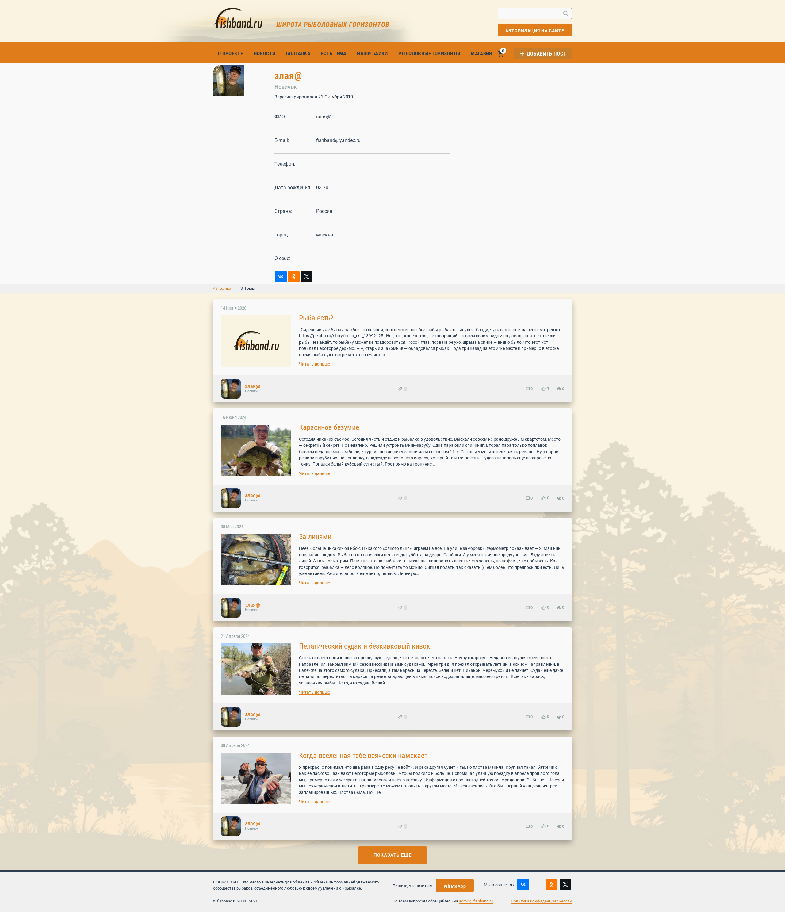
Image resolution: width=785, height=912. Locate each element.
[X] (306, 276)
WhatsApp (455, 886)
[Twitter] (565, 884)
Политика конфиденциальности (541, 901)
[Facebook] (537, 884)
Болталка (298, 53)
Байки (222, 288)
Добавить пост (546, 54)
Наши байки (372, 53)
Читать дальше (314, 364)
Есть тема (334, 53)
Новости (264, 53)
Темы (247, 288)
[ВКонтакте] (281, 276)
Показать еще (392, 855)
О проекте (230, 53)
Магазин (481, 53)
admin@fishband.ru (476, 901)
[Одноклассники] (294, 276)
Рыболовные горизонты (429, 53)
